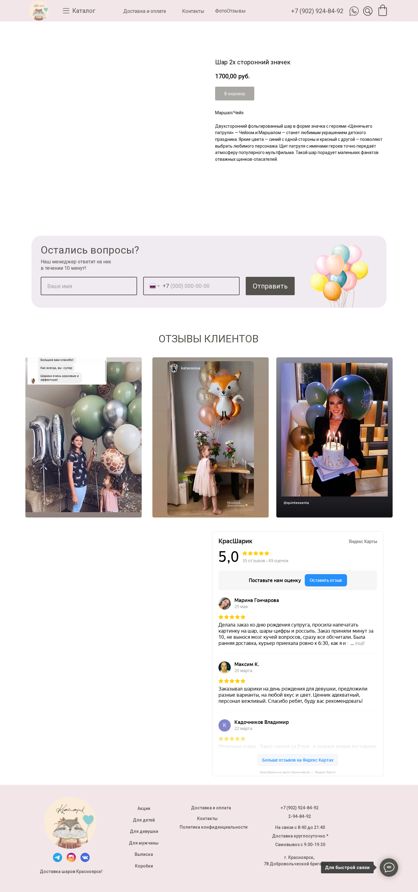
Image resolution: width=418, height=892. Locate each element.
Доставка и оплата (144, 11)
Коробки (144, 866)
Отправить (270, 286)
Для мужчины (144, 843)
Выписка (144, 854)
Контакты (193, 11)
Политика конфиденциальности (214, 827)
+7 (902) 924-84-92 (317, 11)
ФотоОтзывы (230, 11)
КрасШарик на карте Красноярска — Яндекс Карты (297, 772)
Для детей (144, 820)
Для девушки (144, 831)
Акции (143, 808)
